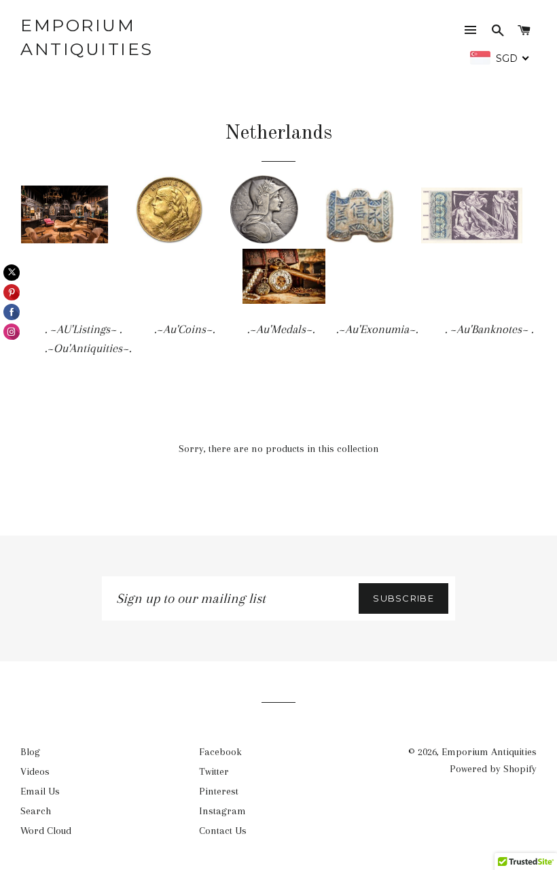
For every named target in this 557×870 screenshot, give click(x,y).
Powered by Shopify (493, 769)
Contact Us (223, 830)
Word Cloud (45, 830)
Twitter (214, 771)
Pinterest (218, 791)
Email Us (40, 791)
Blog (30, 752)
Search (35, 811)
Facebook (220, 752)
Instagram (222, 811)
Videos (35, 771)
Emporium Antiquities (87, 37)
